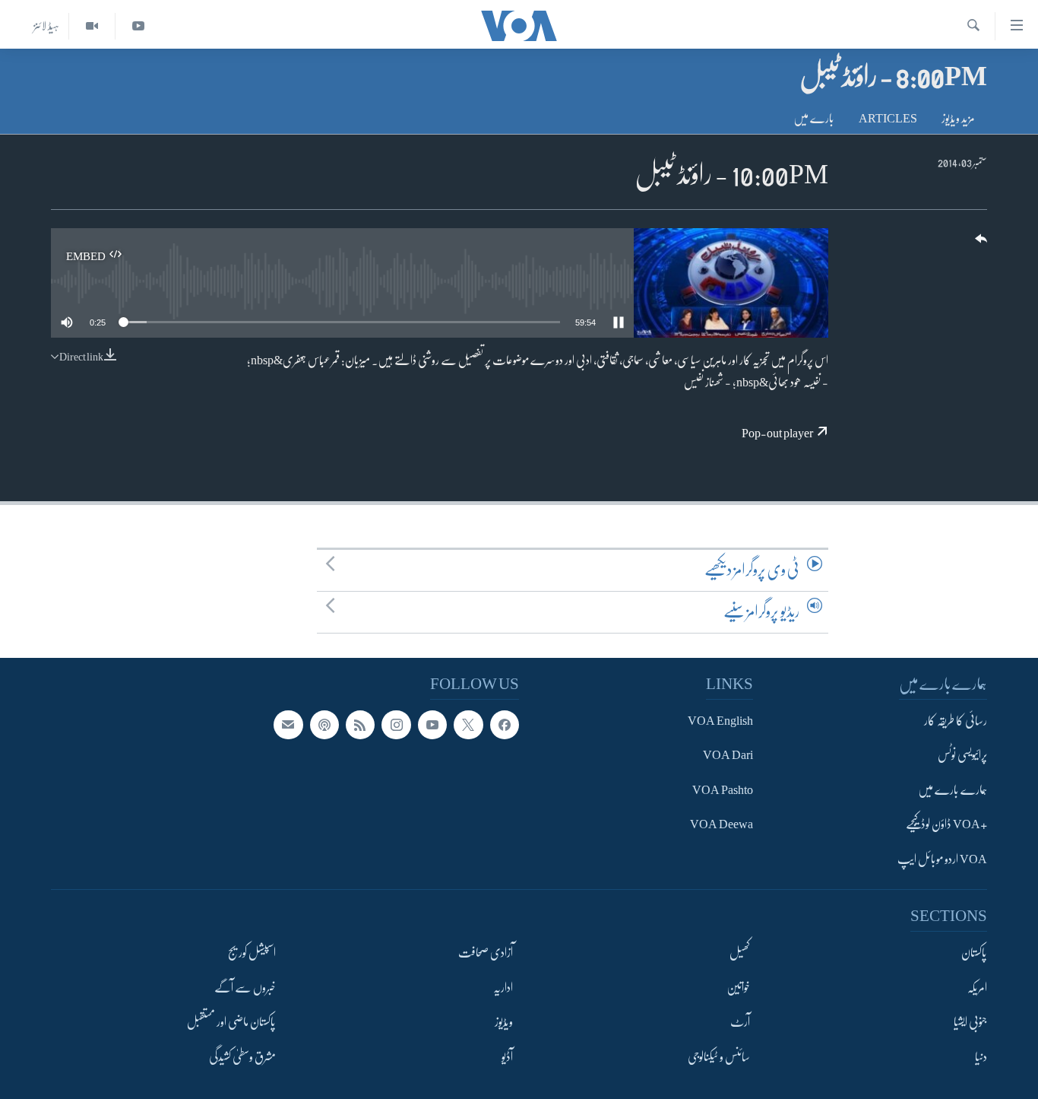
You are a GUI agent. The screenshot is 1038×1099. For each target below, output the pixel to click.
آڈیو (507, 1057)
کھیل (739, 953)
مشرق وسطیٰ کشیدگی (242, 1057)
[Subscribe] (288, 724)
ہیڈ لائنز (46, 26)
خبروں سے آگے (245, 988)
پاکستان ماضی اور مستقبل (231, 1022)
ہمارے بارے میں (952, 790)
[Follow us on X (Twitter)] (468, 724)
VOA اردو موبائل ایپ (942, 859)
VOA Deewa (721, 824)
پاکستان (974, 953)
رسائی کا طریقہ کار (955, 721)
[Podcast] (324, 724)
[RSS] (360, 724)
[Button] (979, 243)
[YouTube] (138, 26)
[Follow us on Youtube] (432, 724)
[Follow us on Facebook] (504, 724)
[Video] (91, 26)
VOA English (720, 721)
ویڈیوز (504, 1022)
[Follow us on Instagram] (395, 724)
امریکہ (977, 988)
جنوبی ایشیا (970, 1022)
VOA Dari (728, 756)
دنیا (981, 1057)
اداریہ (503, 988)
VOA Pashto (722, 790)
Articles (888, 118)
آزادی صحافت (485, 953)
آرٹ (740, 1022)
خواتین (738, 988)
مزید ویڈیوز (958, 118)
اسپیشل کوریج (252, 953)
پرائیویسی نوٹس (962, 756)
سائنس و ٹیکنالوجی (719, 1057)
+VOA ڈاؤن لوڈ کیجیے (946, 824)
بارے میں (813, 118)
